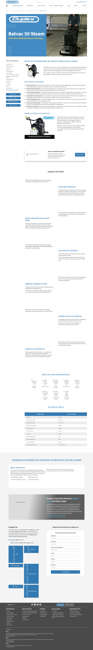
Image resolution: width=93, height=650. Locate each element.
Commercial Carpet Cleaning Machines (30, 611)
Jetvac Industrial (9, 73)
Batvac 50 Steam (9, 88)
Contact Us (60, 605)
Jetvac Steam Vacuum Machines (76, 614)
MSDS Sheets (43, 616)
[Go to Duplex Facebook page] (32, 605)
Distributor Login (43, 613)
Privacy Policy (43, 611)
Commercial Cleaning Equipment (17, 10)
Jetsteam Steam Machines (75, 613)
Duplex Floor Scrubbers (74, 611)
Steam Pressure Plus (10, 66)
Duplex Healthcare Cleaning (57, 614)
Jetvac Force (8, 69)
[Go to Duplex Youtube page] (40, 605)
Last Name (53, 541)
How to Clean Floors (27, 614)
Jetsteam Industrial (9, 71)
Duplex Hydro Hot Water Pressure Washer (12, 77)
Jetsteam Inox (8, 81)
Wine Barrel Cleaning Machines (58, 616)
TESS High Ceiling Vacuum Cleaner (12, 90)
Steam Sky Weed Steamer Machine (12, 74)
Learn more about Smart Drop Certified (56, 516)
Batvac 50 (8, 86)
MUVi (53, 618)
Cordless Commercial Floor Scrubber (30, 613)
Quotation (25, 618)
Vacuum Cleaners (73, 616)
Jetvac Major (8, 84)
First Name (53, 535)
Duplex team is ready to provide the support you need (23, 535)
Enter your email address (57, 547)
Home (7, 10)
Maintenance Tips (74, 609)
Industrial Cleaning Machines (31, 10)
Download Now (65, 571)
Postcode (53, 564)
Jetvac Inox (8, 83)
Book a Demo (69, 605)
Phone (52, 553)
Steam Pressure (9, 64)
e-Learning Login (43, 614)
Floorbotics (54, 611)
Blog (69, 5)
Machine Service (26, 616)
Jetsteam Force (9, 67)
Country (53, 559)
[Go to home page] (7, 5)
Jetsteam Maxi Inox (9, 79)
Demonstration (26, 619)
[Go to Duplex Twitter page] (35, 605)
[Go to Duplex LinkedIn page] (37, 605)
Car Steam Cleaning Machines (58, 613)
